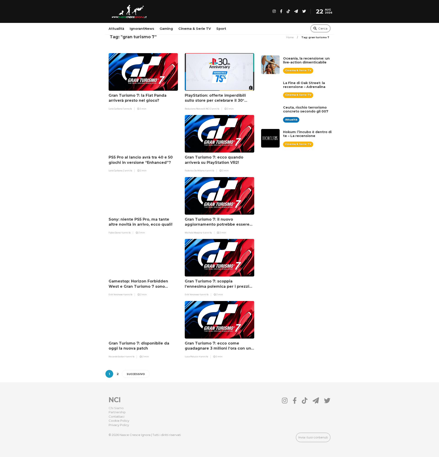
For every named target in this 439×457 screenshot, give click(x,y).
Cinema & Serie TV (194, 29)
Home (290, 37)
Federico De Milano (195, 170)
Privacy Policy (119, 425)
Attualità (116, 29)
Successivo (136, 374)
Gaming (166, 29)
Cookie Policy (119, 420)
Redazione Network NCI (197, 108)
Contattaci (116, 416)
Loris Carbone (116, 108)
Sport (221, 29)
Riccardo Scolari (117, 356)
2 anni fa (214, 108)
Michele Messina (194, 232)
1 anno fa (127, 108)
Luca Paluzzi (192, 356)
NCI (115, 400)
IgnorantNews (142, 29)
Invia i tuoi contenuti (313, 437)
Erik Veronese (116, 294)
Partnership (117, 412)
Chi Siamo (116, 408)
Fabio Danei (115, 232)
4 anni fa (209, 170)
